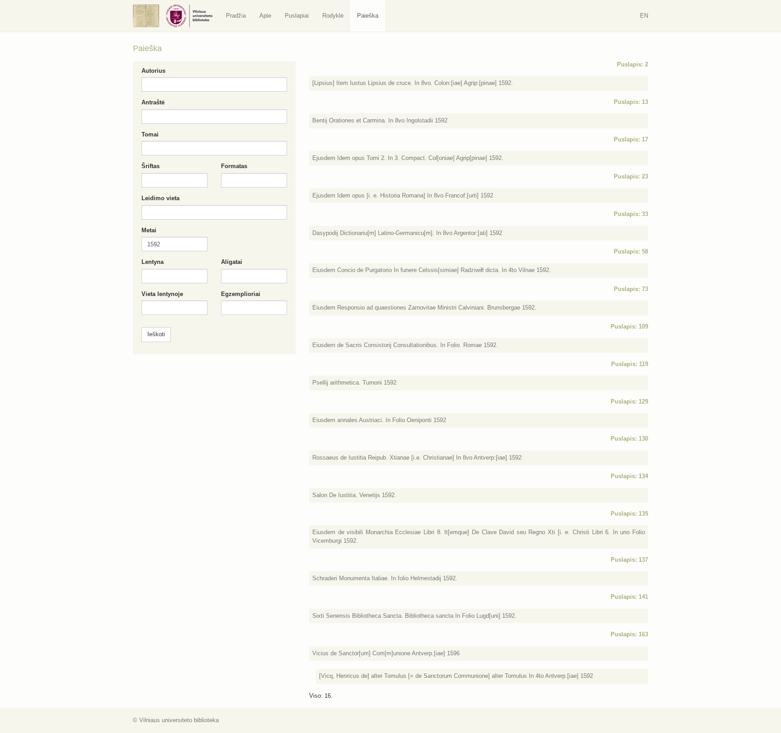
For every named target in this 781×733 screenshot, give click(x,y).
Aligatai (231, 261)
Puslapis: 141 (629, 596)
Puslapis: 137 (629, 559)
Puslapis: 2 (632, 64)
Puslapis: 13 (631, 102)
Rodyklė (332, 15)
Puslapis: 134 (629, 476)
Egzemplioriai (240, 294)
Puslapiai (297, 15)
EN (644, 15)
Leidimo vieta (160, 198)
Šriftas (150, 166)
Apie (265, 15)
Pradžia (236, 15)
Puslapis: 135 (629, 513)
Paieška (367, 15)
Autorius (153, 70)
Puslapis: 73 (631, 289)
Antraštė (153, 102)
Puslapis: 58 (631, 251)
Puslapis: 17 (631, 139)
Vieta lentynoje (162, 294)
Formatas (234, 166)
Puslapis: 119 (629, 364)
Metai (148, 230)
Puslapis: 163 (629, 634)
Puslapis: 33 (631, 214)
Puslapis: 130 (629, 438)
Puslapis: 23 (631, 176)
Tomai (150, 134)
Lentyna (152, 261)
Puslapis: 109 (629, 326)
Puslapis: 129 (629, 401)
